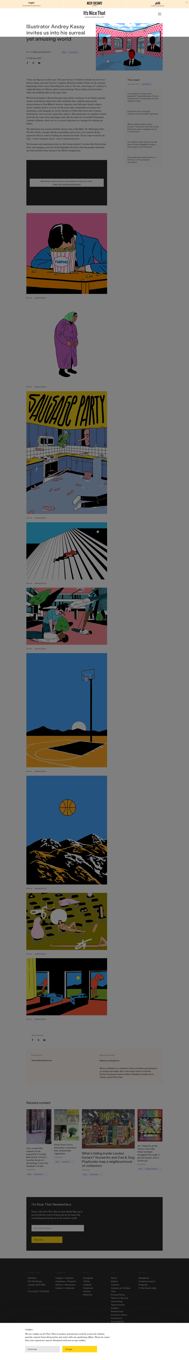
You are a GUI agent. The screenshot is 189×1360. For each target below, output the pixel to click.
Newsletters (117, 1311)
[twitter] (33, 63)
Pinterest (87, 1295)
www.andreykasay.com (41, 1060)
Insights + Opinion (64, 1278)
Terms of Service (119, 1298)
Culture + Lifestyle (64, 1288)
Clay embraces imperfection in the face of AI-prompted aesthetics (141, 159)
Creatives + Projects (65, 1281)
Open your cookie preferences (67, 184)
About (114, 1278)
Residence (144, 1278)
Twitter (87, 1291)
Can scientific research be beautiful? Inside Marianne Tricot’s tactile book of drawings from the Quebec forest (143, 97)
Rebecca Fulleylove (42, 52)
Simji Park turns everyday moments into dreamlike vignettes (142, 112)
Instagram (88, 1278)
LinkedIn (87, 1284)
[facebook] (27, 63)
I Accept (68, 1349)
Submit (114, 1281)
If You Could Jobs (147, 1288)
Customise (32, 1349)
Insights (115, 1308)
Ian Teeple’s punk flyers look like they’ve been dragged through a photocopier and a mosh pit (142, 144)
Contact (115, 1284)
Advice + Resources (65, 1284)
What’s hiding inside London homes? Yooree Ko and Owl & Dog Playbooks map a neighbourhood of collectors (142, 127)
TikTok (86, 1281)
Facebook (88, 1288)
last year (63, 98)
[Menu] (159, 14)
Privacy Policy (118, 1295)
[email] (39, 63)
